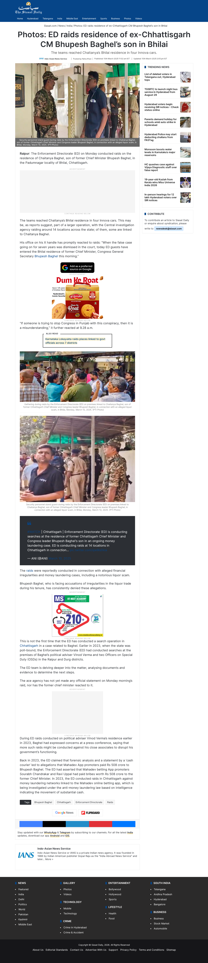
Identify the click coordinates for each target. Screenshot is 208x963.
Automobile (160, 928)
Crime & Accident (73, 932)
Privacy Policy (128, 949)
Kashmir (23, 919)
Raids (110, 802)
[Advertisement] (77, 191)
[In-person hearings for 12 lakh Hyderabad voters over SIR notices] (185, 197)
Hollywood (115, 894)
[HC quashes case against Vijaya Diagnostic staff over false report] (185, 167)
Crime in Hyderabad (75, 927)
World (21, 909)
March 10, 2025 (60, 558)
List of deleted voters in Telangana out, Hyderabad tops (160, 77)
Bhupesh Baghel (46, 256)
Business (115, 18)
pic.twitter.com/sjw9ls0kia (88, 550)
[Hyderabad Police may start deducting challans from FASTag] (185, 137)
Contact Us (76, 949)
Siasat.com (50, 25)
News (61, 25)
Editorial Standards (57, 949)
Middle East (72, 18)
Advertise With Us (95, 949)
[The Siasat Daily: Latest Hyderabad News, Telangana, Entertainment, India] (28, 8)
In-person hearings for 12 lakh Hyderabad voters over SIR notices (161, 197)
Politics (22, 904)
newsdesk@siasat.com (169, 228)
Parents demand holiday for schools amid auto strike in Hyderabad (161, 122)
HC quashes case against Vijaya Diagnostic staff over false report (161, 167)
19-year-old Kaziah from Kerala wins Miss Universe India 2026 (160, 182)
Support (113, 949)
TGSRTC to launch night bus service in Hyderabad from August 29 (161, 92)
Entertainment (89, 18)
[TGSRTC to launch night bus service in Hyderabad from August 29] (185, 92)
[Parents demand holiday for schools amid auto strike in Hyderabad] (185, 122)
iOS (67, 835)
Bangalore (159, 904)
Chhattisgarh (29, 646)
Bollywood (115, 889)
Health (112, 913)
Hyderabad (32, 18)
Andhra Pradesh (163, 894)
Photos (127, 18)
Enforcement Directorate (89, 802)
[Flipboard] (90, 812)
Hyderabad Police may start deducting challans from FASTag (160, 137)
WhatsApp (50, 832)
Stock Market (161, 923)
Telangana (48, 18)
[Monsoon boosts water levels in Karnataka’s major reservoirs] (185, 152)
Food (112, 918)
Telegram (65, 832)
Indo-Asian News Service (56, 58)
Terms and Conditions (151, 949)
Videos (138, 18)
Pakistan (23, 914)
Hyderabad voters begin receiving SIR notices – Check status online (162, 107)
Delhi (21, 899)
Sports (103, 18)
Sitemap (171, 949)
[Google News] (64, 812)
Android (55, 835)
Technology (70, 913)
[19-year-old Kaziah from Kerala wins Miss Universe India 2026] (185, 182)
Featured (23, 889)
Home (20, 18)
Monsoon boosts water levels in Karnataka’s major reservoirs (160, 152)
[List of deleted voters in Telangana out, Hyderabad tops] (185, 77)
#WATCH (33, 532)
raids (29, 570)
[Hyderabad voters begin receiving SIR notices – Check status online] (185, 107)
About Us (38, 949)
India (59, 18)
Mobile (67, 908)
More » (49, 859)
